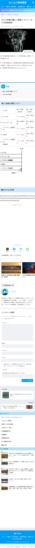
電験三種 (29, 6)
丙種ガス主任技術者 (11, 6)
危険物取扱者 (21, 6)
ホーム (2, 6)
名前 (4, 343)
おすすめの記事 (7, 94)
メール (4, 350)
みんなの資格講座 (18, 2)
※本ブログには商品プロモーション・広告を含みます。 (17, 10)
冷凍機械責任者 (5, 431)
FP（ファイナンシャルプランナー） (12, 417)
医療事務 (4, 434)
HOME (18, 533)
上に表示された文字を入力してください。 (14, 373)
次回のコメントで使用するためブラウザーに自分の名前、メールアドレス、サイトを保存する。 (17, 365)
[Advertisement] (17, 224)
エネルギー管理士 (6, 420)
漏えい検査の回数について (10, 91)
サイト (4, 357)
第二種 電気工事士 (17, 539)
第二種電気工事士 (6, 441)
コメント (5, 322)
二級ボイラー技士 (6, 427)
